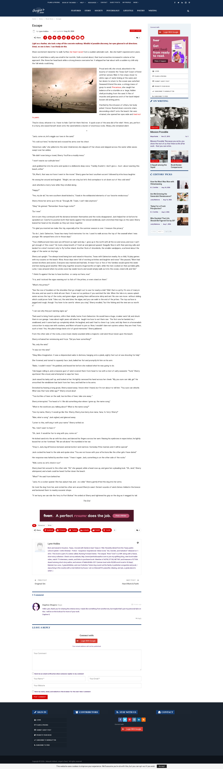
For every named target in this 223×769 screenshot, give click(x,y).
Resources (92, 2)
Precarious (116, 87)
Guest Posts (115, 2)
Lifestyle (128, 11)
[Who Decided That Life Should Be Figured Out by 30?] (182, 221)
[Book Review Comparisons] (179, 156)
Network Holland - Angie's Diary (57, 761)
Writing (153, 11)
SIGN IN (41, 712)
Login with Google (88, 641)
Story (88, 11)
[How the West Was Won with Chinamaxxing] (182, 184)
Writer (50, 525)
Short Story (135, 30)
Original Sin (40, 584)
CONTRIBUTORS (88, 712)
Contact (104, 2)
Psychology (113, 11)
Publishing (177, 161)
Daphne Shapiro (49, 605)
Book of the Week (69, 2)
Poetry (141, 11)
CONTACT (167, 712)
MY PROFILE (127, 2)
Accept (162, 766)
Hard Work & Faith (130, 584)
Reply (139, 618)
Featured (76, 11)
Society (99, 11)
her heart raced (76, 52)
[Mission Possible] (169, 118)
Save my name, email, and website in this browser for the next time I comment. (62, 692)
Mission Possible (159, 132)
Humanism (41, 525)
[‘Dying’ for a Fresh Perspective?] (182, 209)
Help (82, 2)
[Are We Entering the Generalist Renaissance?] (182, 197)
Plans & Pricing (54, 2)
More (135, 2)
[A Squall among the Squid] (159, 156)
